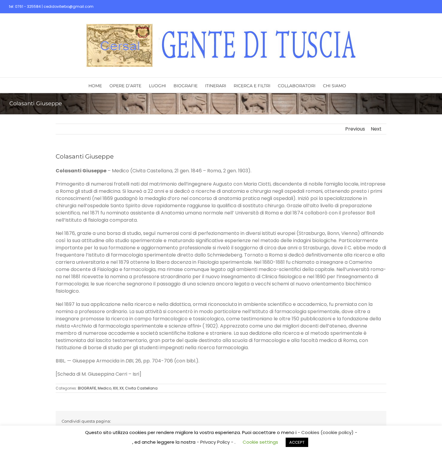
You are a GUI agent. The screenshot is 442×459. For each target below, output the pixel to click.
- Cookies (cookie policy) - (327, 432)
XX (121, 388)
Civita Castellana (141, 388)
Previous (355, 128)
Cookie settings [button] (260, 442)
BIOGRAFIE (87, 388)
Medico (104, 388)
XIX (115, 388)
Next (376, 128)
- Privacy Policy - (216, 442)
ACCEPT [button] (297, 442)
